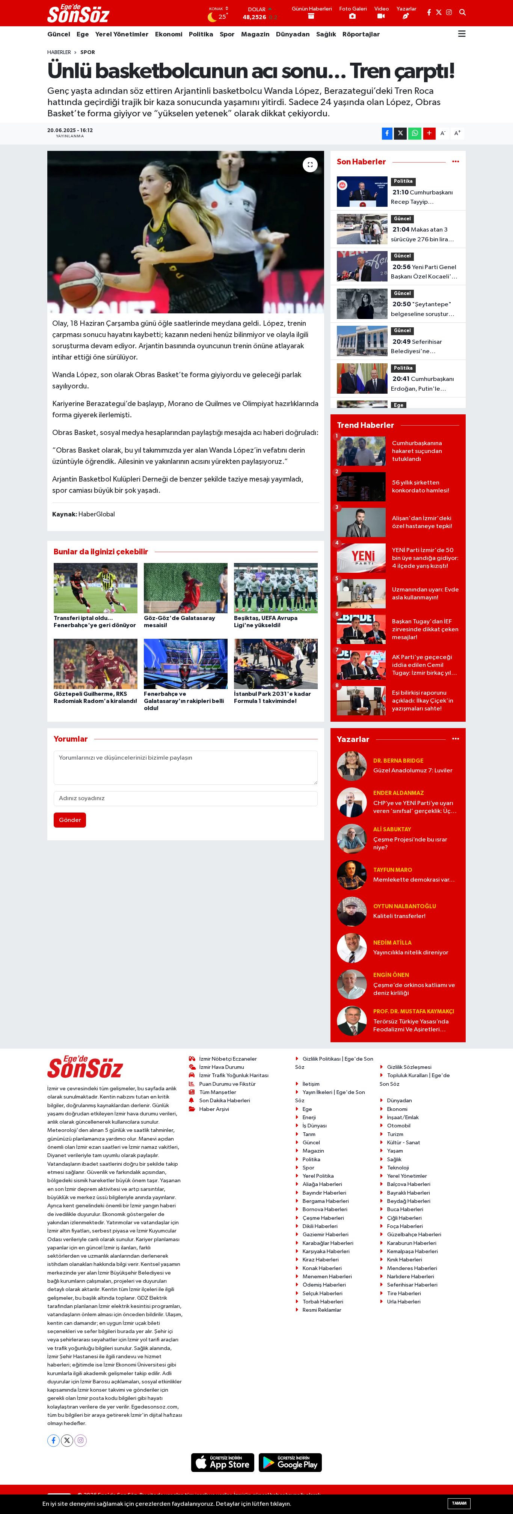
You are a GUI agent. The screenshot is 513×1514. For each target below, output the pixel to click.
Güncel (58, 34)
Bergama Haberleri (326, 1201)
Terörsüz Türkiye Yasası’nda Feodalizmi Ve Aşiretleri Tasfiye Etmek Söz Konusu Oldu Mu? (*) (411, 1026)
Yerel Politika (318, 1176)
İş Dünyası (315, 1126)
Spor (227, 34)
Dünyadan (293, 34)
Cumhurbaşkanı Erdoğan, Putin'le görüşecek (422, 385)
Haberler (59, 52)
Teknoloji (398, 1168)
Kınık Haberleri (404, 1260)
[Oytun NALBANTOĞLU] (352, 911)
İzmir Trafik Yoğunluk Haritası (234, 1075)
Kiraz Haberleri (321, 1260)
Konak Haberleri (322, 1268)
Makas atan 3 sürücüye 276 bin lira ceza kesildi (419, 235)
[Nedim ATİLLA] (352, 948)
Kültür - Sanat (403, 1142)
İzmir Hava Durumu (221, 1067)
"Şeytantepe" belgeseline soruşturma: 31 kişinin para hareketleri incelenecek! (425, 310)
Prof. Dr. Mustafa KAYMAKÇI (413, 1011)
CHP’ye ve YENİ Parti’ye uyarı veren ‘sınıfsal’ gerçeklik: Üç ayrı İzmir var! (413, 808)
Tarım (309, 1134)
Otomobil (398, 1126)
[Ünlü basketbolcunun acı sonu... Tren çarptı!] (185, 232)
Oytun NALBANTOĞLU (404, 906)
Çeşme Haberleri (323, 1218)
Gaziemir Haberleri (326, 1234)
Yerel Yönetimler (122, 34)
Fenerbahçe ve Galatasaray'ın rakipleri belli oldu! (184, 701)
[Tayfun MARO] (352, 875)
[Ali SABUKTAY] (352, 838)
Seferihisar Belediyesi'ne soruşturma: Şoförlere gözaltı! (421, 348)
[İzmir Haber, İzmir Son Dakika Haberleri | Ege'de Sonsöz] (79, 13)
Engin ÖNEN (391, 975)
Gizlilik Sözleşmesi (409, 1067)
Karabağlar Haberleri (328, 1243)
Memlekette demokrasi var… (414, 880)
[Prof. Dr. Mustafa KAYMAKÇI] (352, 1020)
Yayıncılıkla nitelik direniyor (410, 953)
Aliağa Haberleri (322, 1184)
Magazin (255, 34)
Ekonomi (169, 34)
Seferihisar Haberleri (412, 1285)
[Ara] (462, 13)
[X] (67, 1440)
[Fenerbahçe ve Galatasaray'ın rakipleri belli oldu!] (186, 664)
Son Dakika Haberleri (224, 1100)
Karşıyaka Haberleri (326, 1251)
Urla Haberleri (404, 1302)
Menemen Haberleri (327, 1276)
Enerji (309, 1117)
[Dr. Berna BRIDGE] (352, 766)
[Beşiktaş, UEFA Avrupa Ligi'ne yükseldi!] (276, 588)
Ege (83, 34)
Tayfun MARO (392, 870)
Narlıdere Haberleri (410, 1276)
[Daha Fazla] (429, 134)
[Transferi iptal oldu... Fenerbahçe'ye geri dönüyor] (95, 588)
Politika (201, 34)
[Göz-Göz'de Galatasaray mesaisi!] (186, 588)
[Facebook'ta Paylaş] (387, 134)
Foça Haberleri (405, 1226)
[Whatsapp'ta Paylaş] (414, 134)
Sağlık (326, 34)
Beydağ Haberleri (408, 1201)
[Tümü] (455, 162)
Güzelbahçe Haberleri (414, 1234)
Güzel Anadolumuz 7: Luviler (413, 771)
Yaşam (395, 1151)
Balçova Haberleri (408, 1184)
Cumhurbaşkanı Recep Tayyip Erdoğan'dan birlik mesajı (422, 198)
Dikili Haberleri (320, 1226)
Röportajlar (361, 34)
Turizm (395, 1134)
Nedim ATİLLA (392, 943)
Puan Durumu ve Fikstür (227, 1084)
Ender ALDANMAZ (398, 793)
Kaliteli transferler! (399, 916)
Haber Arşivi (214, 1109)
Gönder (70, 820)
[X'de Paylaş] (400, 134)
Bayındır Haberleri (324, 1193)
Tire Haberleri (404, 1293)
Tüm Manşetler (217, 1092)
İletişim (311, 1084)
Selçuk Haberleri (323, 1293)
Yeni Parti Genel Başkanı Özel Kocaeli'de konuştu (425, 273)
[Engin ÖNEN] (352, 984)
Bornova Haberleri (325, 1209)
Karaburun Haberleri (411, 1243)
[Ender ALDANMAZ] (352, 802)
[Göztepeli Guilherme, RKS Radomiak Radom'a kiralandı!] (95, 664)
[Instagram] (80, 1440)
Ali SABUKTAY (392, 829)
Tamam (459, 1503)
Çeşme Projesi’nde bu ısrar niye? (410, 844)
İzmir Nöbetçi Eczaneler (228, 1059)
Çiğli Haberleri (404, 1218)
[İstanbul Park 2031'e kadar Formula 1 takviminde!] (276, 664)
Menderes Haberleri (412, 1268)
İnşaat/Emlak (403, 1117)
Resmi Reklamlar (322, 1310)
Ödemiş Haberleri (324, 1285)
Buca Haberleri (405, 1209)
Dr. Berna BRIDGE (398, 761)
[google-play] (290, 1462)
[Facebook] (53, 1440)
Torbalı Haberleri (323, 1302)
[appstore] (223, 1462)
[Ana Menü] (462, 34)
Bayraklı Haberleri (408, 1193)
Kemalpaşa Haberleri (412, 1251)
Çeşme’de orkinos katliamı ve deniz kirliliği (414, 989)
